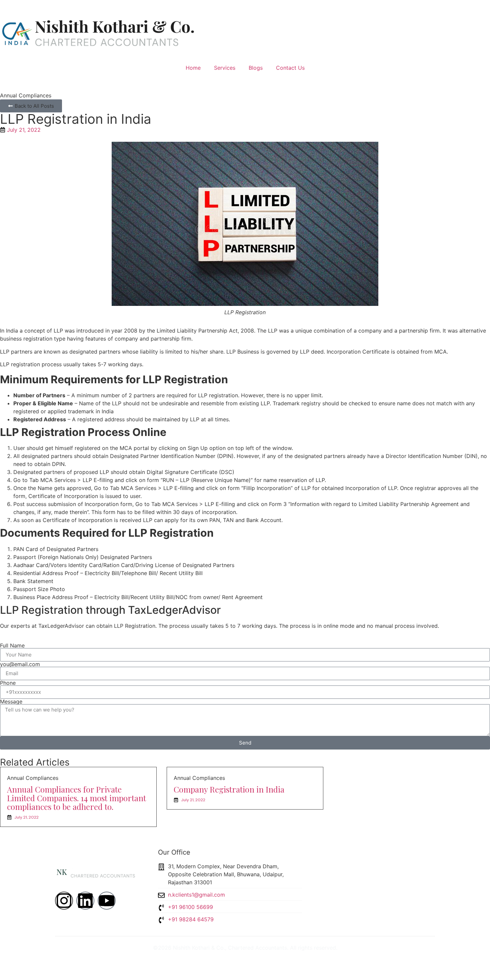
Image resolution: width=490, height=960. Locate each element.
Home (193, 67)
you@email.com (20, 664)
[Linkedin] (85, 901)
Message (11, 701)
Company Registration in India (229, 789)
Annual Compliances (25, 95)
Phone (8, 682)
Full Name (12, 645)
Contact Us (290, 67)
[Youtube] (107, 901)
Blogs (256, 67)
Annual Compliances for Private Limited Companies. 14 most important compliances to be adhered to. (76, 798)
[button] (31, 105)
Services (224, 67)
